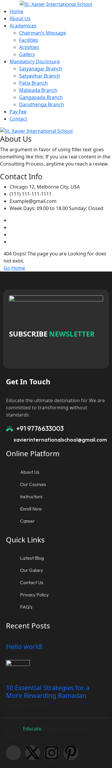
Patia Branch (33, 83)
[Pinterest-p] (70, 752)
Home (16, 11)
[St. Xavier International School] (56, 3)
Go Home (14, 268)
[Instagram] (51, 752)
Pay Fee (18, 111)
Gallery (27, 54)
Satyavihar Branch (39, 76)
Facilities (28, 40)
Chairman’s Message (42, 33)
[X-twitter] (32, 752)
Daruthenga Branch (41, 104)
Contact (18, 118)
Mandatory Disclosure (35, 61)
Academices (23, 25)
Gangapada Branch (41, 97)
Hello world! (24, 646)
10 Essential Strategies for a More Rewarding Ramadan (48, 691)
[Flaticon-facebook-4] (13, 752)
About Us (20, 18)
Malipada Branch (38, 90)
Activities (29, 47)
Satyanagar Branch (40, 68)
